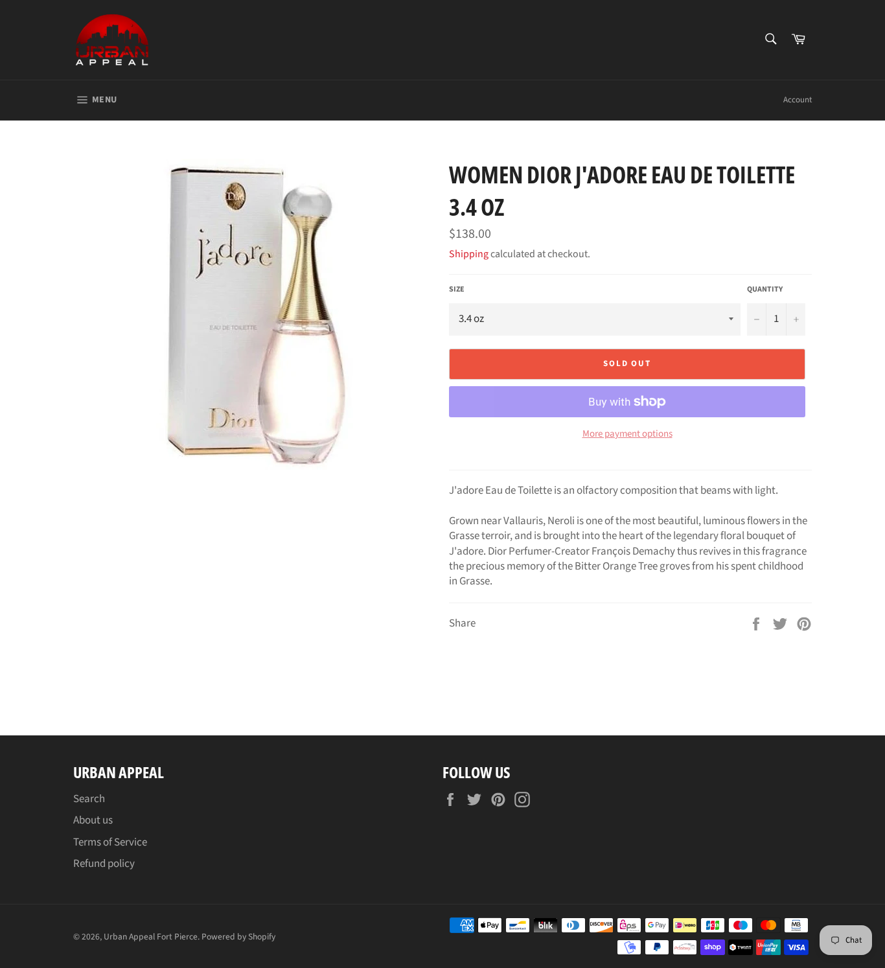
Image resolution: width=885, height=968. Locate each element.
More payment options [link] (627, 434)
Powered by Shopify (238, 936)
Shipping (468, 254)
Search (89, 799)
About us (93, 820)
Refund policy (104, 863)
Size (457, 289)
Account (797, 100)
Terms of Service (110, 842)
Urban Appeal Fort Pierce (151, 936)
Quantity (765, 289)
